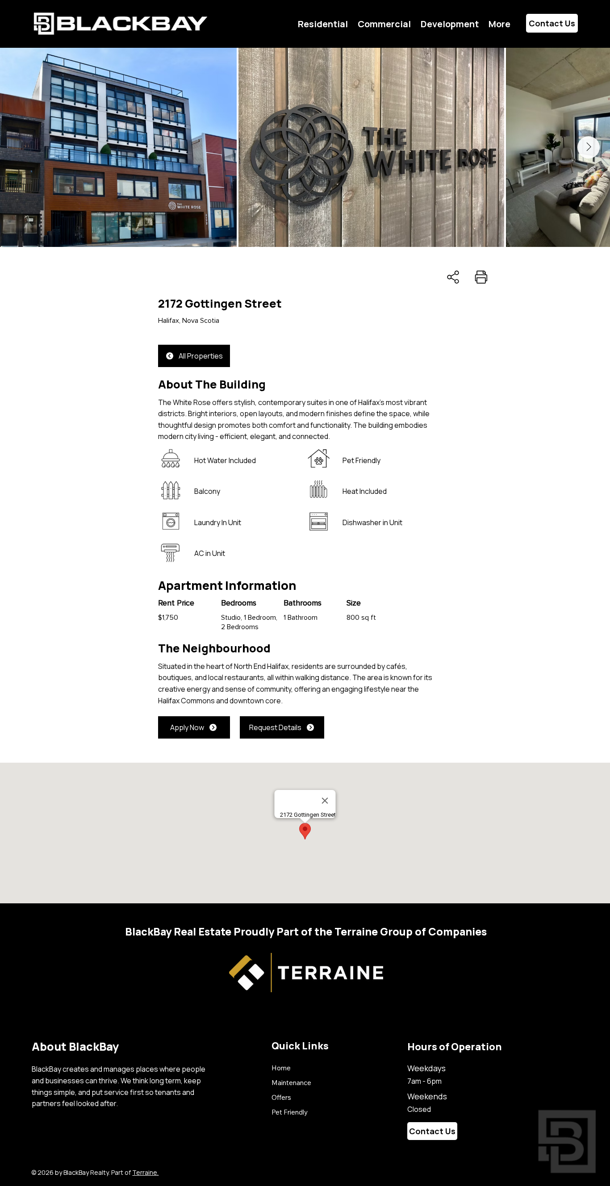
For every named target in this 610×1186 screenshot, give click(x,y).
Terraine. (145, 1172)
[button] (499, 23)
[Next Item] (588, 147)
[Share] (453, 277)
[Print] (481, 277)
